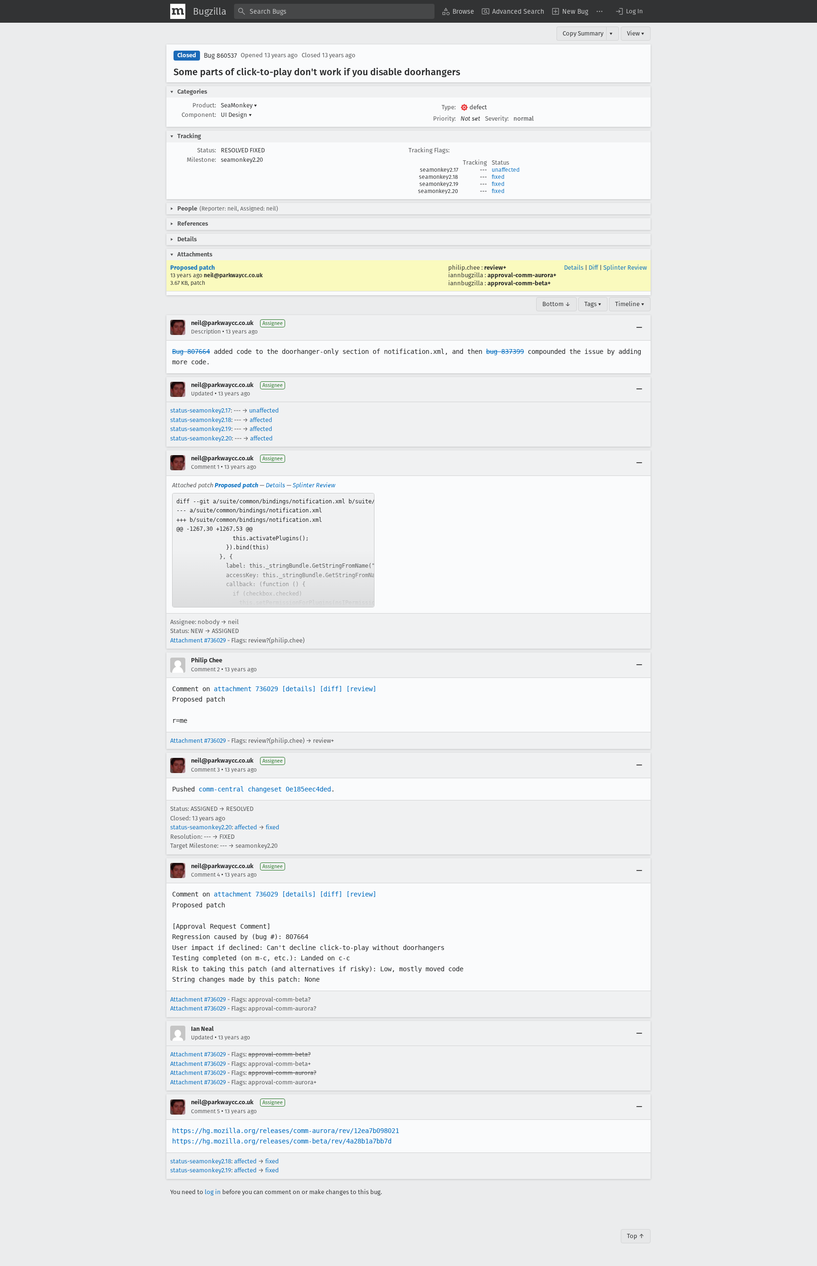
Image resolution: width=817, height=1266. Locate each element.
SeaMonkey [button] (239, 105)
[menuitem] (458, 11)
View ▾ (635, 33)
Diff (593, 267)
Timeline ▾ (629, 304)
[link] (273, 550)
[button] (629, 11)
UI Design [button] (236, 114)
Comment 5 (205, 1111)
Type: (449, 107)
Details (573, 267)
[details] (299, 689)
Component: (199, 114)
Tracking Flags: (429, 150)
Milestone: (201, 159)
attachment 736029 (246, 689)
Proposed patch (192, 267)
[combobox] (334, 11)
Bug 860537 (220, 56)
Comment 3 (205, 769)
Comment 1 (205, 467)
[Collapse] (639, 327)
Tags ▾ (592, 304)
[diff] (331, 689)
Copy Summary (583, 33)
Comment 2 (205, 669)
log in (213, 1192)
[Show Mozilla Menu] (177, 11)
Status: (206, 150)
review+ (495, 267)
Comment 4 (205, 874)
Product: (204, 105)
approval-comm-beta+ (519, 283)
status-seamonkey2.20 (201, 438)
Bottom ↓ (556, 304)
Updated (202, 393)
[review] (361, 689)
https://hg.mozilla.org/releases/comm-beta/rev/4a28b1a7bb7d (281, 1141)
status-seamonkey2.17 (200, 410)
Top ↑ (635, 1236)
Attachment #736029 (198, 640)
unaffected (506, 170)
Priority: (444, 118)
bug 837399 (505, 351)
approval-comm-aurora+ (521, 275)
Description (206, 331)
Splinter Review (625, 267)
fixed (498, 177)
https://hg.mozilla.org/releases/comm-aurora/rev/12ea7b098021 (285, 1130)
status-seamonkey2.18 (200, 419)
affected (261, 419)
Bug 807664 (191, 351)
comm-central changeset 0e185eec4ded (265, 789)
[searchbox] (334, 11)
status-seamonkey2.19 (200, 428)
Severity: (497, 118)
